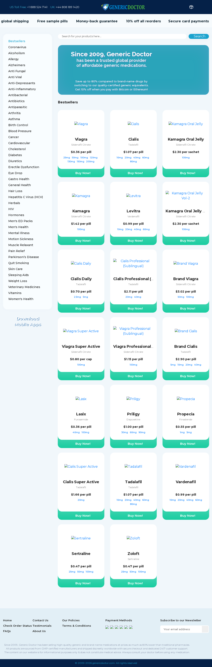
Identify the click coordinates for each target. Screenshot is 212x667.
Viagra (81, 139)
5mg (85, 296)
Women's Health (20, 299)
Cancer (13, 137)
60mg (146, 157)
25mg (67, 157)
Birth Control (18, 125)
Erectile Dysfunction (23, 167)
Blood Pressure (19, 131)
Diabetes (15, 155)
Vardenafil (133, 216)
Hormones (16, 215)
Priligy (133, 414)
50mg (75, 157)
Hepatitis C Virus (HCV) (25, 197)
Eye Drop (15, 173)
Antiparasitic (17, 107)
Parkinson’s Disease (23, 257)
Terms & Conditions (76, 625)
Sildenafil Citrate (81, 144)
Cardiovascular (19, 143)
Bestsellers (16, 41)
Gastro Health (18, 179)
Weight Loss (17, 281)
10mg (120, 157)
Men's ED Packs (20, 221)
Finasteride (185, 419)
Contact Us (40, 620)
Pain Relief (16, 251)
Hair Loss (15, 191)
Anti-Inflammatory (22, 89)
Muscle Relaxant (20, 245)
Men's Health (18, 227)
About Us (39, 631)
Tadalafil (133, 144)
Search (199, 36)
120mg (94, 157)
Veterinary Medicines (24, 287)
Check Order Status (17, 625)
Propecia (186, 414)
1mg (182, 432)
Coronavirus (17, 47)
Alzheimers (16, 65)
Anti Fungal (16, 71)
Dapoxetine (133, 419)
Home (7, 620)
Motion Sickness (20, 239)
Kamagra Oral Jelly (186, 139)
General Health (19, 185)
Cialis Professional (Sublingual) (142, 279)
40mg (137, 157)
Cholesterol (17, 149)
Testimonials (42, 625)
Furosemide (81, 419)
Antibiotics (16, 101)
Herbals (14, 203)
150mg (81, 161)
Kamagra (81, 211)
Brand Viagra (185, 279)
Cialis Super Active (81, 482)
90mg (142, 432)
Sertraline (81, 553)
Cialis (133, 139)
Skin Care (15, 269)
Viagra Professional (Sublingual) (144, 346)
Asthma (14, 119)
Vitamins (15, 293)
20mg (128, 157)
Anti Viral (15, 77)
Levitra (133, 211)
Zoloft (133, 553)
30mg (125, 432)
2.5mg (78, 296)
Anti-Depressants (21, 83)
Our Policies (71, 620)
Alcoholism (16, 53)
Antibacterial (18, 95)
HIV (11, 209)
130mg (71, 161)
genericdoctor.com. (103, 663)
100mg (84, 157)
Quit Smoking (18, 263)
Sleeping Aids (18, 275)
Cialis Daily (81, 279)
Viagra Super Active (81, 346)
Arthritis (14, 113)
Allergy (13, 59)
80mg (133, 161)
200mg (90, 161)
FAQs (7, 631)
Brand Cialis (185, 346)
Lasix (81, 414)
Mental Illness (19, 233)
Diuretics (15, 161)
